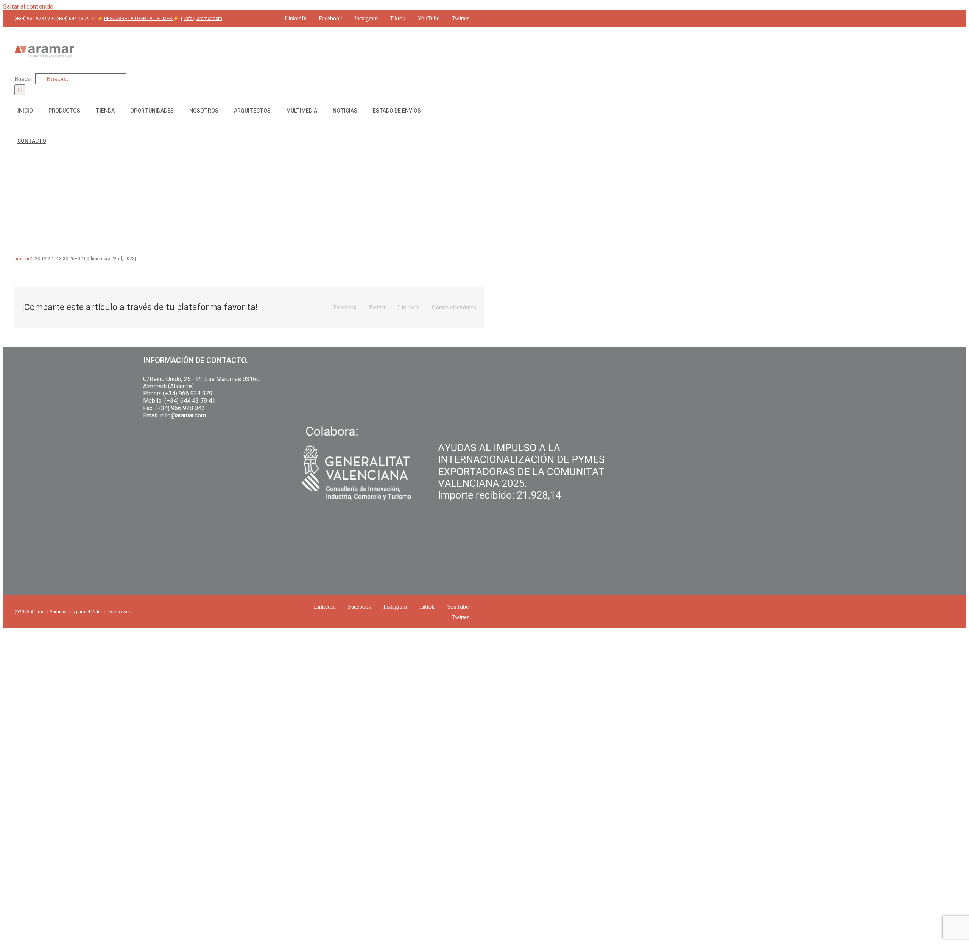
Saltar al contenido (28, 6)
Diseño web (119, 611)
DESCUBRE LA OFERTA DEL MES (138, 18)
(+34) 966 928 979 (187, 393)
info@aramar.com (203, 18)
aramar (22, 258)
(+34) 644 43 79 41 (189, 400)
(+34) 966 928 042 (180, 408)
